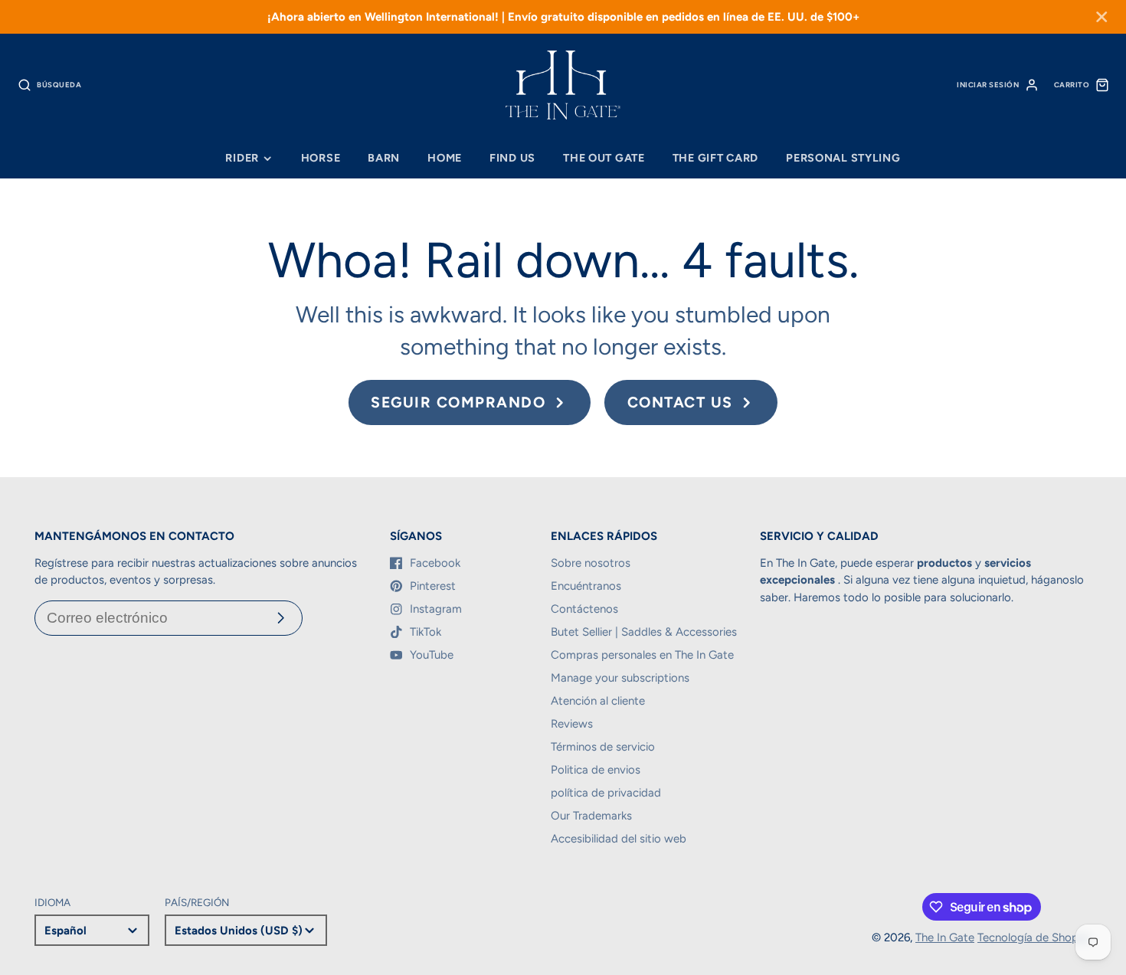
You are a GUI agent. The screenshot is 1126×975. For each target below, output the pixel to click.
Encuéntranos (586, 586)
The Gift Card (715, 158)
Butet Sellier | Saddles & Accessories (644, 632)
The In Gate (944, 937)
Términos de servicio (603, 747)
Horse (321, 158)
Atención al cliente (598, 701)
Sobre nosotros (590, 563)
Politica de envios (595, 770)
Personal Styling (843, 158)
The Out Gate (604, 158)
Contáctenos (584, 609)
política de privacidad (606, 793)
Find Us (512, 158)
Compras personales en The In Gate (642, 655)
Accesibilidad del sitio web (618, 839)
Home (444, 158)
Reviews (572, 724)
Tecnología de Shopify (1034, 937)
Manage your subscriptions (620, 678)
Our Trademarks (591, 816)
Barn (384, 158)
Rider (242, 158)
